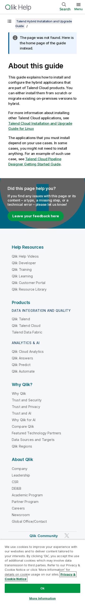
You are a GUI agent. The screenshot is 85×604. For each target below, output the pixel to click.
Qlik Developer (24, 263)
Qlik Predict (21, 365)
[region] (42, 571)
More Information (42, 598)
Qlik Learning (22, 276)
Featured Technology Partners (36, 433)
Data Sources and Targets (33, 440)
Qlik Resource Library (29, 289)
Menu (78, 9)
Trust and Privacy (26, 407)
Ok (42, 588)
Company (19, 469)
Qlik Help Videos (25, 256)
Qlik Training (22, 269)
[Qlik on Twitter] (66, 535)
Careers (18, 508)
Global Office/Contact (29, 521)
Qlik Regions (22, 446)
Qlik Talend (21, 319)
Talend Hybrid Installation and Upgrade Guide (43, 23)
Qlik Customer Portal (28, 283)
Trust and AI (21, 413)
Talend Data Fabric (27, 332)
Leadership (21, 475)
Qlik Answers (22, 358)
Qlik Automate (23, 371)
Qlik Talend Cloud (26, 326)
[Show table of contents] (9, 21)
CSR (15, 482)
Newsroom (21, 515)
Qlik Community (44, 536)
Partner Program (25, 502)
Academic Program (27, 495)
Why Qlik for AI (23, 420)
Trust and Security (27, 400)
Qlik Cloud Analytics (28, 351)
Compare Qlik (23, 426)
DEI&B (16, 488)
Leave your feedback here (35, 216)
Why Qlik (19, 393)
